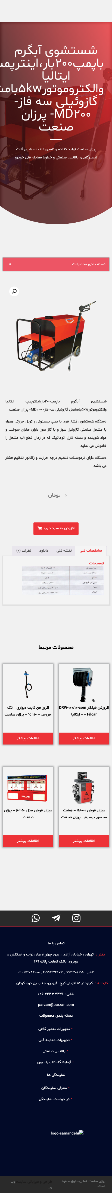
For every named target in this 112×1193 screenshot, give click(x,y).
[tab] (91, 551)
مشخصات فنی (91, 550)
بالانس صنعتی (54, 1051)
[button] (56, 528)
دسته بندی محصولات (88, 264)
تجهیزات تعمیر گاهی (54, 1029)
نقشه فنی (64, 550)
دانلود (43, 550)
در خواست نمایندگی (54, 1099)
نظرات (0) (23, 550)
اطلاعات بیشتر (84, 738)
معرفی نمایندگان (54, 1088)
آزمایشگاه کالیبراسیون (54, 1062)
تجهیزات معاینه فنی (54, 1040)
